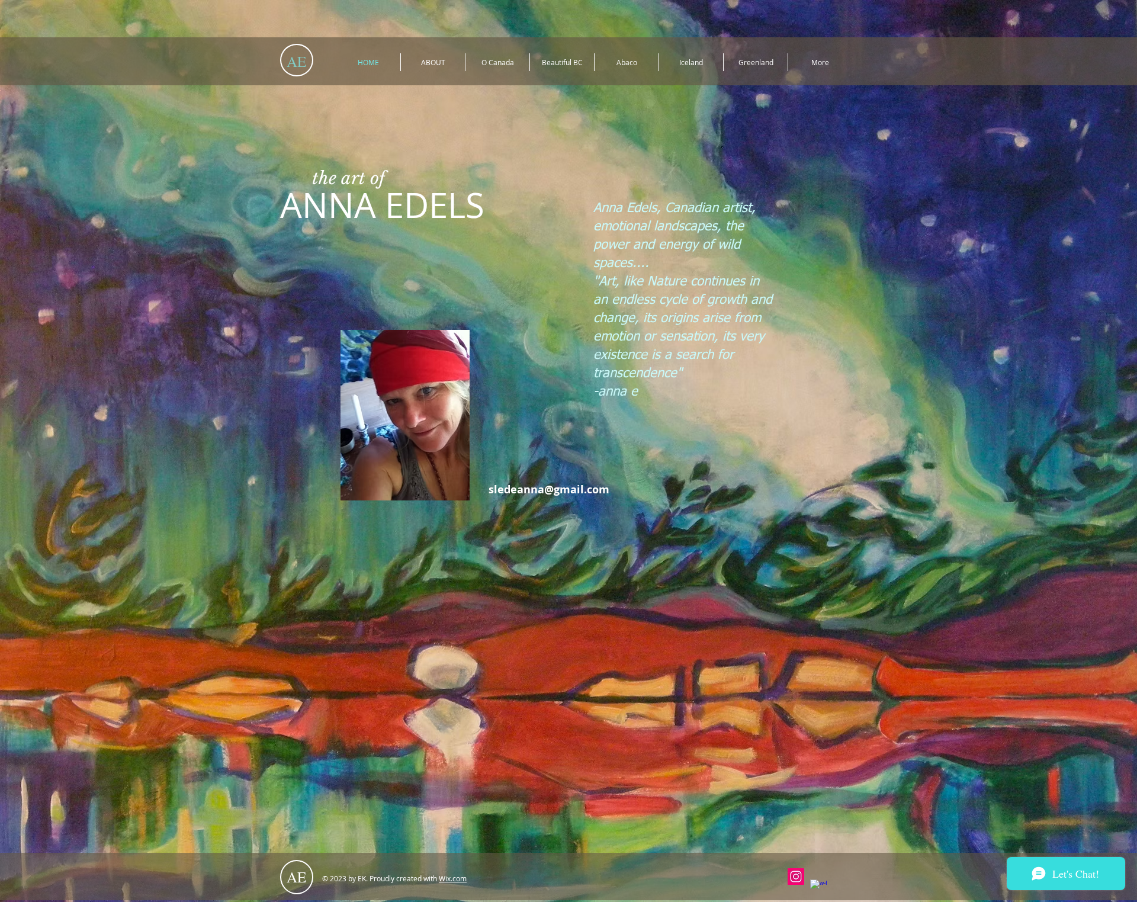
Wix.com (453, 878)
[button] (405, 415)
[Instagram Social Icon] (796, 876)
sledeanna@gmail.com (549, 489)
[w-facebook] (818, 887)
